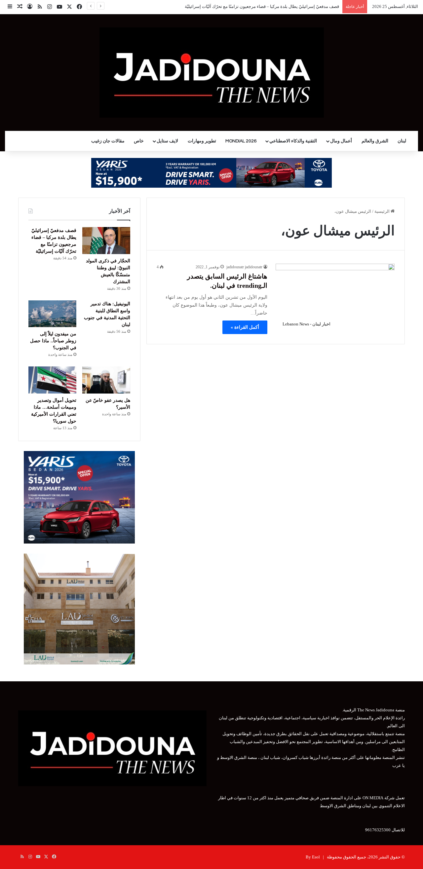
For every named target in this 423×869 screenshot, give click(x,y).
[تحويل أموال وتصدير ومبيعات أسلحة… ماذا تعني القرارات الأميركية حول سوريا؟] (52, 380)
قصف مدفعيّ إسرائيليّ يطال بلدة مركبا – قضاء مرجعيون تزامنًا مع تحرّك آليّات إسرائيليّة (262, 6)
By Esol (313, 856)
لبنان (402, 141)
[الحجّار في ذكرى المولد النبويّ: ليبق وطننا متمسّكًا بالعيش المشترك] (106, 240)
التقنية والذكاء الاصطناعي (293, 141)
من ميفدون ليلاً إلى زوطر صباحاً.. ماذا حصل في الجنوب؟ (53, 340)
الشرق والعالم (375, 141)
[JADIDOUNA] (211, 72)
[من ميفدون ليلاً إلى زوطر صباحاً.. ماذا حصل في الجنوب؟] (52, 313)
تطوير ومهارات (202, 141)
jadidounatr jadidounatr (244, 267)
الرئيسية (382, 211)
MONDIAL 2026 (240, 141)
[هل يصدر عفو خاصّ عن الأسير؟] (106, 380)
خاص (139, 141)
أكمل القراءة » (245, 327)
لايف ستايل (167, 141)
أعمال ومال (341, 141)
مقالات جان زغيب (108, 141)
